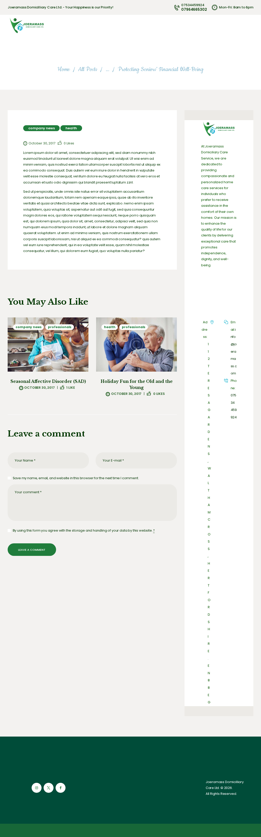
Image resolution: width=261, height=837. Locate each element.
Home (64, 69)
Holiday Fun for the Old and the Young (137, 384)
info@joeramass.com (234, 351)
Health (71, 128)
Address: (204, 329)
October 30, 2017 (42, 143)
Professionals (59, 327)
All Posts (87, 69)
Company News (41, 128)
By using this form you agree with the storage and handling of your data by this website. (84, 530)
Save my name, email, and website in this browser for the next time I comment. (76, 478)
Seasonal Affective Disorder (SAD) (48, 381)
